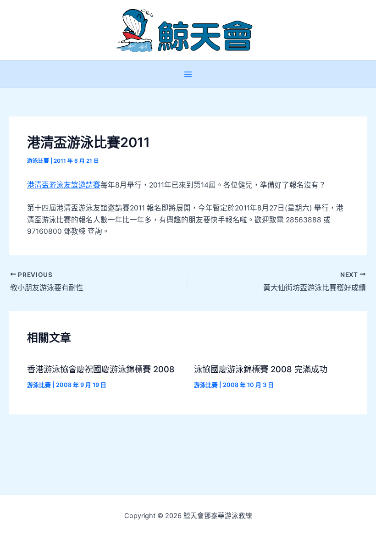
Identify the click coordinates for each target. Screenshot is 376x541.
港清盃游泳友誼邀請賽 (63, 185)
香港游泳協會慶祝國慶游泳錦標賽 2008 (101, 369)
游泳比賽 (38, 161)
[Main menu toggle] (188, 74)
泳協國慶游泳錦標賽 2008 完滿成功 (260, 369)
